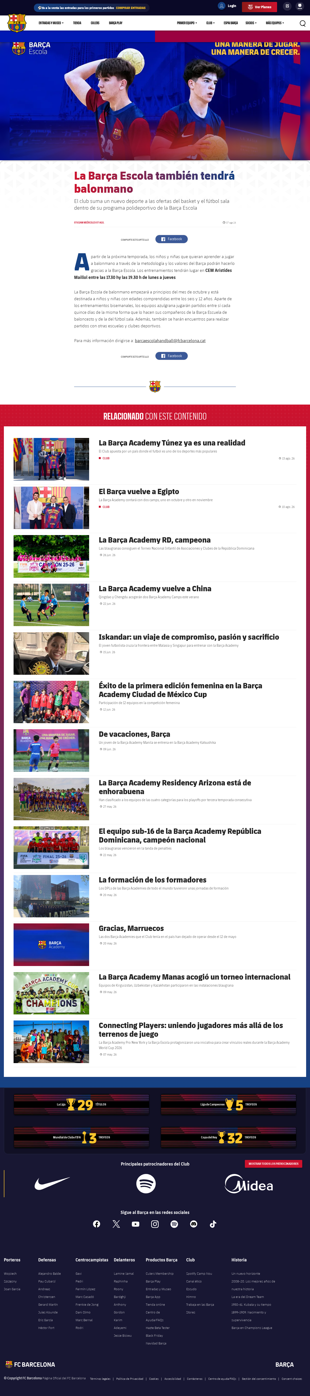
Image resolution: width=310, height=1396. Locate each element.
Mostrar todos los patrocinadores (273, 1164)
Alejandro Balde (49, 1273)
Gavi (79, 1273)
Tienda (77, 23)
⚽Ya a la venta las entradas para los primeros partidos (92, 8)
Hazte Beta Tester (158, 1328)
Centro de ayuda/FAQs (222, 1378)
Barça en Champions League (252, 1328)
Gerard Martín (48, 1304)
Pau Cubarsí (46, 1281)
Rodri (79, 1328)
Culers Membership (160, 1273)
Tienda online (155, 1304)
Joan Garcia (12, 1289)
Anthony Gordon (120, 1308)
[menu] (299, 6)
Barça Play (115, 23)
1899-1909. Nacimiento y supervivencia (249, 1316)
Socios (250, 23)
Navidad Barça (156, 1343)
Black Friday (154, 1335)
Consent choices (292, 1378)
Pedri (79, 1281)
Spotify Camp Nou (199, 1273)
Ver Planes (263, 7)
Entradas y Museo (50, 23)
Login (229, 6)
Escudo (191, 1289)
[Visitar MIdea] (248, 1183)
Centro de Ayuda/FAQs (154, 1316)
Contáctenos (194, 1378)
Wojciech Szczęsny (10, 1277)
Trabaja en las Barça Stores (200, 1308)
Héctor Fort (46, 1328)
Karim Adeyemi (120, 1324)
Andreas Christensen (46, 1293)
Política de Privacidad (129, 1378)
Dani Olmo (83, 1312)
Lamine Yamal (124, 1273)
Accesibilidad (172, 1378)
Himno (191, 1297)
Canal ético (194, 1281)
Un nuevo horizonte (246, 1273)
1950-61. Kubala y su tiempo (251, 1304)
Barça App (153, 1297)
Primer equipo (185, 23)
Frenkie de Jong (87, 1304)
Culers (95, 23)
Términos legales (100, 1378)
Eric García (45, 1320)
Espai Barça (231, 23)
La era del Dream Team (248, 1297)
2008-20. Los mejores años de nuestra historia (253, 1285)
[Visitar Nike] (52, 1183)
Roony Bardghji (120, 1293)
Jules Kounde (48, 1312)
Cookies (154, 1378)
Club (209, 23)
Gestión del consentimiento (259, 1378)
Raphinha (121, 1281)
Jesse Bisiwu (123, 1335)
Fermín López (85, 1289)
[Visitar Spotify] (146, 1183)
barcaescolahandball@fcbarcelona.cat (170, 340)
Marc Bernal (84, 1320)
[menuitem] (300, 5)
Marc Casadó (85, 1297)
